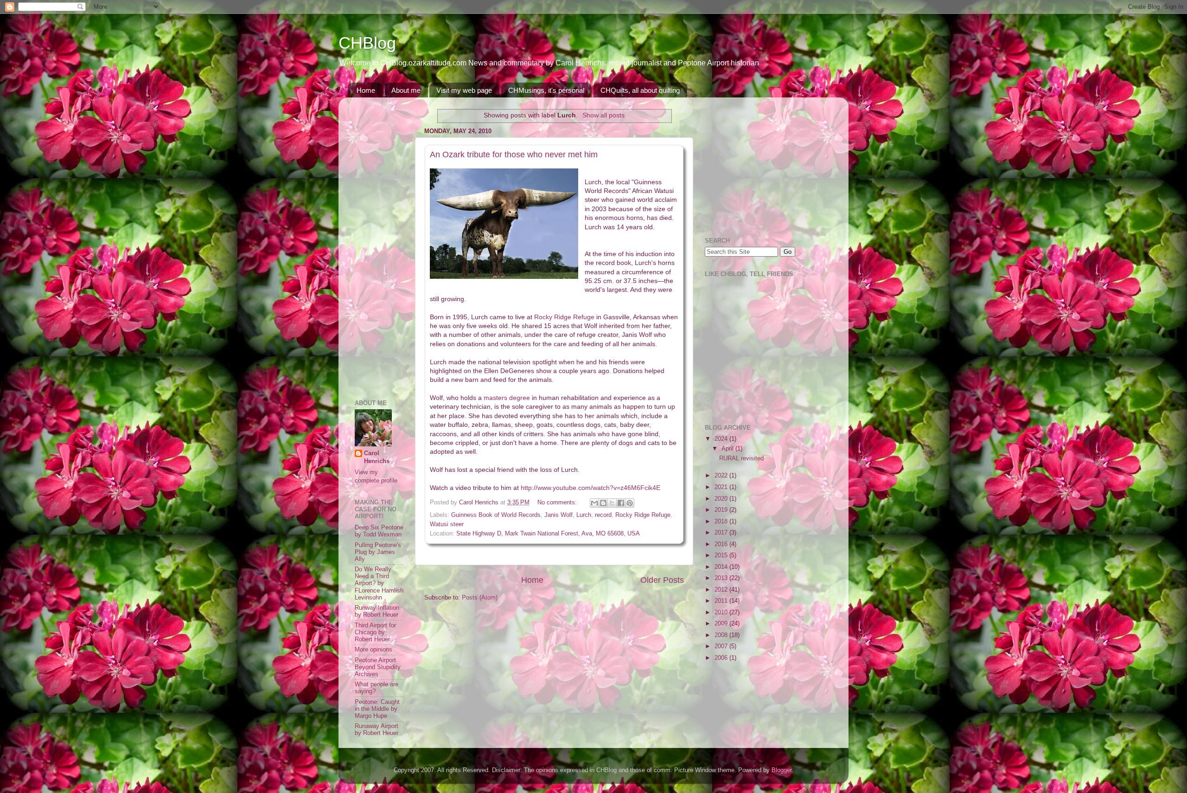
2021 (722, 487)
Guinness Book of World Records (496, 515)
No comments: (558, 502)
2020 (722, 499)
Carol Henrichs (376, 457)
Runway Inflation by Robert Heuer (377, 611)
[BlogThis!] (603, 503)
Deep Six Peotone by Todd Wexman (379, 531)
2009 (722, 623)
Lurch (583, 515)
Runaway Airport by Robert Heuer (376, 729)
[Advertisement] (382, 243)
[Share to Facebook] (620, 503)
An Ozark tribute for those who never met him (514, 154)
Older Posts (662, 580)
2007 (722, 646)
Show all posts (603, 115)
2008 (722, 635)
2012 (722, 590)
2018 (722, 521)
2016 (722, 544)
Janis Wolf (558, 515)
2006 (722, 658)
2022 (722, 475)
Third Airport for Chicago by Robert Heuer (375, 632)
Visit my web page (464, 90)
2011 (722, 601)
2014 (722, 567)
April (728, 448)
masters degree (507, 397)
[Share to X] (612, 503)
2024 (722, 439)
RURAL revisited (741, 458)
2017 (722, 532)
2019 (722, 510)
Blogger (781, 770)
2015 (722, 555)
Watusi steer (447, 524)
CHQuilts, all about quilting (640, 90)
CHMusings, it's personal (546, 90)
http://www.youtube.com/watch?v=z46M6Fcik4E (590, 487)
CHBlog (367, 42)
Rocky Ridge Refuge (564, 317)
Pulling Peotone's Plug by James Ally (378, 552)
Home (366, 90)
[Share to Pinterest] (629, 503)
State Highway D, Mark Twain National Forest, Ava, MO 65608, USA (548, 533)
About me (406, 90)
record (603, 515)
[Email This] (594, 503)
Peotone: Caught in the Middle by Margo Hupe (377, 709)
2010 (722, 612)
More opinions (373, 649)
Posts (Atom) (480, 597)
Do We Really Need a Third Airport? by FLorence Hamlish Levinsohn (379, 583)
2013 (722, 578)
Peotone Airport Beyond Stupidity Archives (378, 667)
